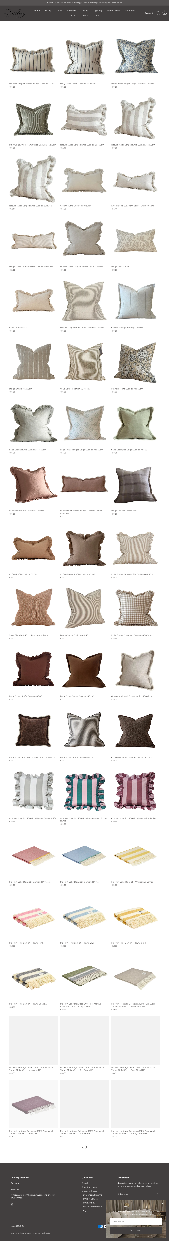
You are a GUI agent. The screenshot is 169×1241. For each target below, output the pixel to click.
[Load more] (84, 1147)
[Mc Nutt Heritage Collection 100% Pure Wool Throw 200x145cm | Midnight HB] (33, 1040)
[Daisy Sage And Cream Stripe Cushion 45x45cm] (33, 118)
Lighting (98, 10)
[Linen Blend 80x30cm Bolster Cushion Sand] (135, 179)
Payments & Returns (92, 1195)
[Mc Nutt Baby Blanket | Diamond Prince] (84, 855)
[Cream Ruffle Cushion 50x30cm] (84, 179)
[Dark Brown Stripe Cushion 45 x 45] (84, 730)
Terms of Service (90, 1199)
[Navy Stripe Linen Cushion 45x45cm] (84, 57)
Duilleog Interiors (24, 1233)
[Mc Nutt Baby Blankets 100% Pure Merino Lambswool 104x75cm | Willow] (84, 977)
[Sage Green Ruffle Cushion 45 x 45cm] (33, 423)
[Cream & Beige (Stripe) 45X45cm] (135, 301)
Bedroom (71, 10)
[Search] (158, 13)
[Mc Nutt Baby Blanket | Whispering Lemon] (135, 855)
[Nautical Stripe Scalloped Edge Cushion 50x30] (33, 57)
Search (85, 1183)
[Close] (162, 1204)
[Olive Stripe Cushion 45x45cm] (84, 362)
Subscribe (136, 1230)
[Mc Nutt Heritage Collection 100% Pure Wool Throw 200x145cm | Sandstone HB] (135, 977)
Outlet (73, 15)
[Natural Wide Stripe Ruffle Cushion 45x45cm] (135, 118)
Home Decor (113, 10)
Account (149, 13)
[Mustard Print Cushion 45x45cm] (135, 362)
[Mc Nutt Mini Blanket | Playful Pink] (33, 916)
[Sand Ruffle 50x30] (33, 301)
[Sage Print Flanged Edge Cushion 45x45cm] (84, 423)
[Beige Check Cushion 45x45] (135, 484)
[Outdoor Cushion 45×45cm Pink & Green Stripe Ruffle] (84, 791)
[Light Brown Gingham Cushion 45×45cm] (135, 608)
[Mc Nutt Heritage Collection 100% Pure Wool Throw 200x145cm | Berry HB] (33, 1104)
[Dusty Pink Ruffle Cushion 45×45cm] (33, 484)
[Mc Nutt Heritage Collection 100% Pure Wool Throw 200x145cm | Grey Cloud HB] (135, 1040)
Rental (85, 15)
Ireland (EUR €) (17, 1226)
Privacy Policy (88, 1202)
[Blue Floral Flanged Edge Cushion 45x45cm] (135, 57)
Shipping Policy (89, 1191)
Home (37, 10)
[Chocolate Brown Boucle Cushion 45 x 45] (135, 730)
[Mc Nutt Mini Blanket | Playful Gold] (135, 916)
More (96, 15)
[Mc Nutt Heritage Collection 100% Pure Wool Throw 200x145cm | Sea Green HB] (84, 1040)
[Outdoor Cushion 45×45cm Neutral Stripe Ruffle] (33, 791)
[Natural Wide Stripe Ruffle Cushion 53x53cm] (33, 179)
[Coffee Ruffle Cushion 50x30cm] (33, 547)
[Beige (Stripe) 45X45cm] (33, 362)
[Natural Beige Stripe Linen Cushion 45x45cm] (84, 301)
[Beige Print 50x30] (135, 240)
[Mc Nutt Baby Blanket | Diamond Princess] (33, 855)
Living (48, 10)
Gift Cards (130, 10)
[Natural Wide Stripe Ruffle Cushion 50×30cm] (84, 118)
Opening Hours (89, 1187)
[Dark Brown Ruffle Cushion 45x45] (33, 669)
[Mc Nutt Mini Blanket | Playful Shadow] (33, 977)
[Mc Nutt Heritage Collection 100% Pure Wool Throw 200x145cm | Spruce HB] (84, 1104)
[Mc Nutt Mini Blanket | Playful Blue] (84, 916)
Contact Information (92, 1206)
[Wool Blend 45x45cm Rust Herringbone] (33, 608)
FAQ (84, 1210)
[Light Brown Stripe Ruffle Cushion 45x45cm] (135, 547)
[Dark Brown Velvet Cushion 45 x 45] (84, 669)
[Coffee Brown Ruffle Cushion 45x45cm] (84, 547)
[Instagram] (12, 1204)
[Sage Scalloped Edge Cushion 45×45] (135, 423)
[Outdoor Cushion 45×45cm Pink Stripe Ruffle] (135, 791)
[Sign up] (157, 1194)
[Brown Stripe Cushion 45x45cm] (84, 608)
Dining (85, 10)
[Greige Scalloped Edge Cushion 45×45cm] (135, 669)
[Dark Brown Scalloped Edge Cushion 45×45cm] (33, 730)
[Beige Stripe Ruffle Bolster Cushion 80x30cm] (33, 240)
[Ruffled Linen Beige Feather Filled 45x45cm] (84, 240)
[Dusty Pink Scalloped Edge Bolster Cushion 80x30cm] (84, 484)
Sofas (59, 10)
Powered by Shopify (41, 1233)
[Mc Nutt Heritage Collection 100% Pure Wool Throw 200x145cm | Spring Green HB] (135, 1104)
